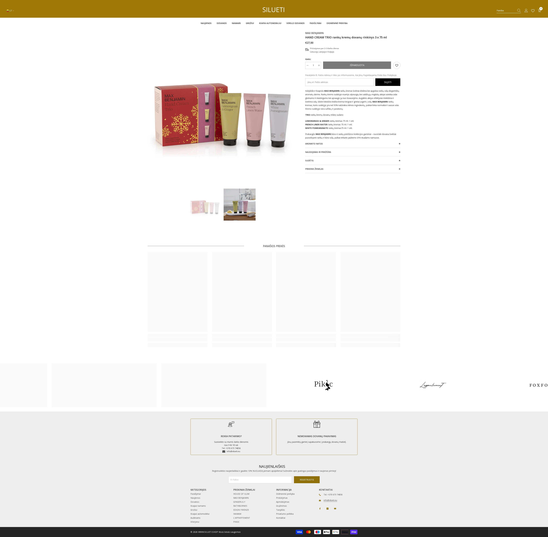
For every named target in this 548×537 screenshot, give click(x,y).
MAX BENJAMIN (314, 33)
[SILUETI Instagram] (327, 508)
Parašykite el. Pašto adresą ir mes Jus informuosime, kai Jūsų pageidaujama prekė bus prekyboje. (351, 75)
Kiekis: (308, 59)
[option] (222, 103)
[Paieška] (509, 10)
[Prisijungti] (526, 10)
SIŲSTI (387, 82)
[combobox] (506, 10)
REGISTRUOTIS (307, 479)
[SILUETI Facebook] (320, 508)
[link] (396, 65)
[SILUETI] (108, 385)
